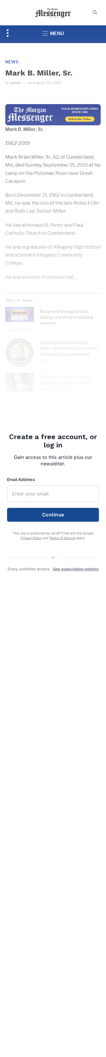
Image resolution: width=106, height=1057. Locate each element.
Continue (53, 515)
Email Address (21, 479)
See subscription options (76, 569)
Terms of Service (62, 538)
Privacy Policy (31, 538)
